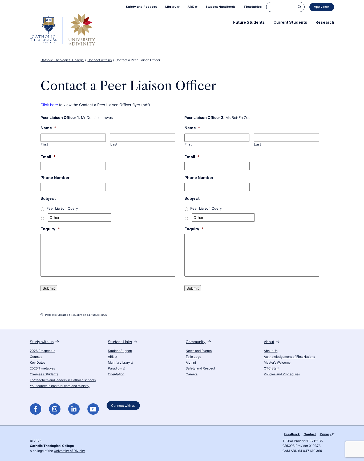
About (269, 341)
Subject (48, 198)
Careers (191, 374)
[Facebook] (35, 409)
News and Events (199, 351)
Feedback (292, 434)
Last (114, 144)
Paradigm (115, 368)
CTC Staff (271, 368)
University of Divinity (69, 451)
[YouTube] (93, 409)
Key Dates (37, 362)
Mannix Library (119, 362)
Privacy (325, 434)
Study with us (42, 341)
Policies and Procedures (282, 374)
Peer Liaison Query (62, 208)
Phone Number (55, 177)
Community (195, 341)
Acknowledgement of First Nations (289, 357)
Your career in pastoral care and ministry (60, 386)
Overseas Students (44, 374)
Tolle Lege (193, 357)
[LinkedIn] (74, 409)
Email (48, 157)
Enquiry (50, 229)
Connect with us (123, 406)
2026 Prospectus (42, 351)
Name (48, 128)
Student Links (120, 341)
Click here (49, 104)
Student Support (120, 351)
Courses (36, 357)
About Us (270, 351)
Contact (310, 434)
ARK (111, 357)
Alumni (191, 362)
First (44, 144)
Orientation (116, 374)
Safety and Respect (200, 368)
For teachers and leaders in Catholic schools (63, 380)
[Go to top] (355, 450)
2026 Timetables (42, 368)
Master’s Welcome (277, 362)
